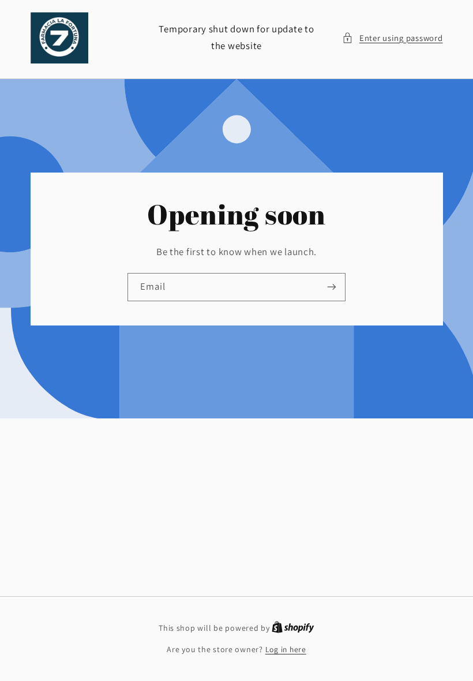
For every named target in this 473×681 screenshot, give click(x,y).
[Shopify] (293, 628)
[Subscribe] (331, 287)
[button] (392, 38)
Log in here (285, 649)
